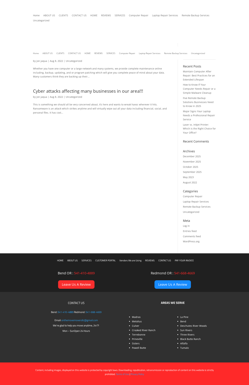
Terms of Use (122, 374)
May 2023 (188, 177)
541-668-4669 (184, 273)
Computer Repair (138, 15)
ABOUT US (49, 15)
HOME (93, 15)
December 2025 (192, 156)
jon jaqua (41, 61)
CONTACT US (79, 15)
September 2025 (192, 172)
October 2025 (190, 166)
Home (36, 15)
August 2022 (190, 182)
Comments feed (192, 236)
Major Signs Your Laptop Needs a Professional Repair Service (199, 115)
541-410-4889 (84, 273)
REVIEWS (106, 15)
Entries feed (190, 231)
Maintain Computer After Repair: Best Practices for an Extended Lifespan (199, 75)
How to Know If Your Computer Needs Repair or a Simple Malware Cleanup (199, 88)
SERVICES (120, 15)
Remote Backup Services (195, 15)
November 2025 (192, 161)
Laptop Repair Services (165, 15)
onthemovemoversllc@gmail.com (79, 320)
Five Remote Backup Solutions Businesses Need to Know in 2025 (198, 102)
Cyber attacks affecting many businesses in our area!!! (88, 91)
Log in (186, 225)
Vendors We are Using (130, 260)
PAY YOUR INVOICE (184, 260)
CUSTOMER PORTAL (105, 260)
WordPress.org (191, 241)
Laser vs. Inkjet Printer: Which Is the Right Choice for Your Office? (199, 128)
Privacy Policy (137, 374)
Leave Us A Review (76, 284)
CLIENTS (63, 15)
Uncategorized (41, 20)
